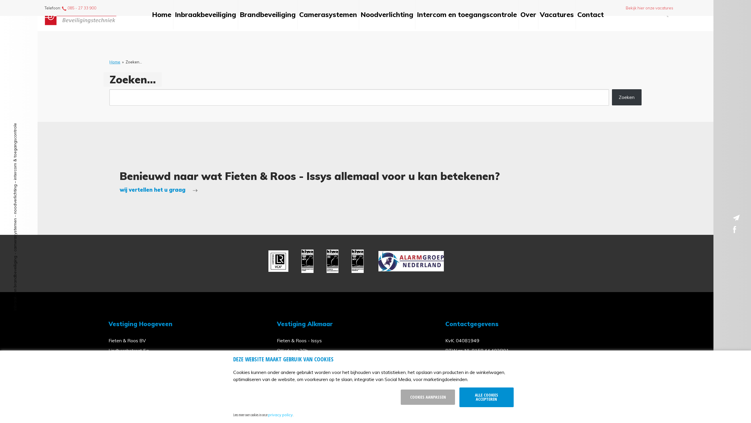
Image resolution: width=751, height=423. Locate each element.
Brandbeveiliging (268, 14)
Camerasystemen (328, 14)
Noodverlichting (387, 14)
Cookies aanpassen (428, 397)
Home (161, 14)
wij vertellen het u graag (153, 189)
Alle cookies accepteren (486, 397)
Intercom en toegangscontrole (467, 14)
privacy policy (280, 414)
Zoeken (627, 97)
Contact (590, 14)
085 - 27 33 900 (81, 8)
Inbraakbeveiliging (205, 14)
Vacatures (557, 14)
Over (528, 14)
